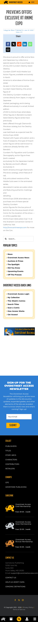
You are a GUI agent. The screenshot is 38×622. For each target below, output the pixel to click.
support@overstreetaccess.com (24, 573)
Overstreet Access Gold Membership (23, 505)
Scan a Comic (14, 308)
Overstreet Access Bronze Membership (24, 541)
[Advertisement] (19, 350)
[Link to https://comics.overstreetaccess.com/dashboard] (26, 619)
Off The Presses (15, 275)
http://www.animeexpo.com (15, 227)
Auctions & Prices (15, 261)
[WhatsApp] (30, 44)
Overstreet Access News (18, 258)
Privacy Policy (28, 607)
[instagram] (23, 600)
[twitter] (19, 600)
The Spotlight (14, 264)
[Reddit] (19, 44)
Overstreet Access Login (18, 294)
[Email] (8, 49)
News (13, 30)
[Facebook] (8, 44)
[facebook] (15, 600)
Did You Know (14, 268)
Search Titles (13, 304)
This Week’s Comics (16, 301)
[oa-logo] (3, 618)
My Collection (14, 297)
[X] (13, 44)
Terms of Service (19, 609)
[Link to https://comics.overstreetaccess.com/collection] (11, 619)
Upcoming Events (15, 271)
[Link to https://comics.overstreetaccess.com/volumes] (19, 619)
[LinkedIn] (24, 44)
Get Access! (13, 314)
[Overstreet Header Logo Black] (13, 2)
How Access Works (16, 311)
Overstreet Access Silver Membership (23, 523)
